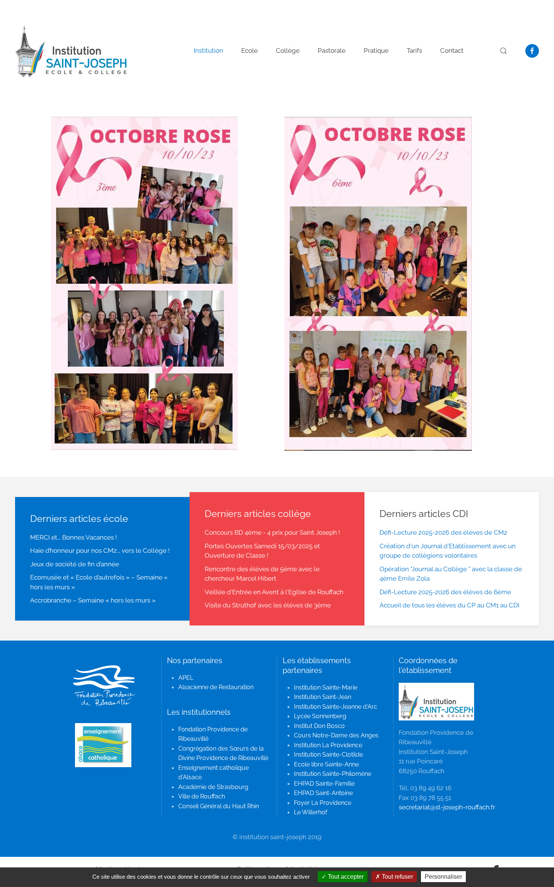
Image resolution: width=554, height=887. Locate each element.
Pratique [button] (376, 50)
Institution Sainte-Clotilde (328, 754)
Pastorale (332, 50)
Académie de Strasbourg (213, 787)
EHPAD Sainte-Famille (324, 783)
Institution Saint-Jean (322, 696)
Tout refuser (396, 876)
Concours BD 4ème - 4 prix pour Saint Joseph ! (272, 532)
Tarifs (414, 50)
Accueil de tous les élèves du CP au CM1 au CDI (449, 605)
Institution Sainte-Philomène (332, 773)
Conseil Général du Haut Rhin (218, 806)
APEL (185, 677)
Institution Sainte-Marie (325, 687)
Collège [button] (288, 50)
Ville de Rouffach (201, 796)
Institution (208, 50)
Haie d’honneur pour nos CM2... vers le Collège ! (100, 550)
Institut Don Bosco (319, 725)
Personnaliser (443, 876)
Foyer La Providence (322, 802)
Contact (452, 50)
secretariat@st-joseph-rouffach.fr (447, 807)
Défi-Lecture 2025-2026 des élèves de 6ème (445, 592)
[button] (503, 51)
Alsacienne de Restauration (216, 687)
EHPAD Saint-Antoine (323, 793)
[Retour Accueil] (71, 51)
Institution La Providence (328, 745)
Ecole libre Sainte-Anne (326, 764)
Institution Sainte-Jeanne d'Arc (335, 706)
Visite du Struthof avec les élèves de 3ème (268, 605)
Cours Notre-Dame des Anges (336, 735)
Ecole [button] (249, 50)
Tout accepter (345, 876)
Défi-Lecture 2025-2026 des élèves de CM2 (443, 532)
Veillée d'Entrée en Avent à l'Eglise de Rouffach (274, 592)
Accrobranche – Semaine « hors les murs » (93, 600)
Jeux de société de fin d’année (74, 564)
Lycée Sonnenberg (320, 716)
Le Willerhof (310, 812)
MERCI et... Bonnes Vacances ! (73, 537)
